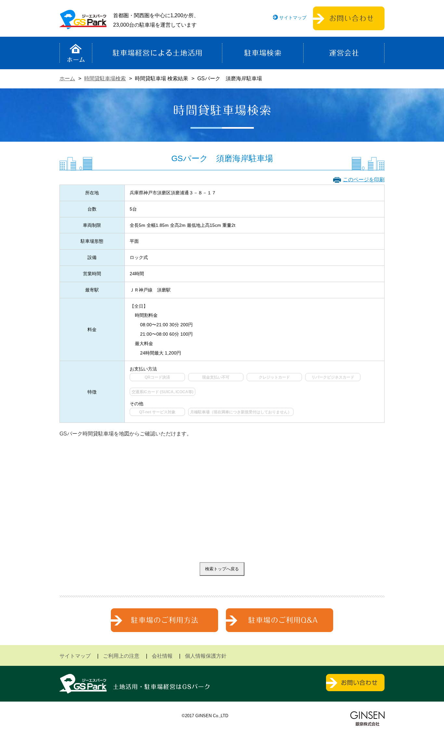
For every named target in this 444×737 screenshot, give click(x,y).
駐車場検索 (262, 53)
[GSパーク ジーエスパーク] (83, 24)
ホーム (76, 53)
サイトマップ (293, 17)
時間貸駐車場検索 (105, 78)
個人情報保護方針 (206, 656)
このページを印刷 (364, 179)
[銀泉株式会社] (367, 718)
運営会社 (344, 53)
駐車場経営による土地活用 (157, 53)
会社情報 (162, 656)
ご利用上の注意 (121, 656)
